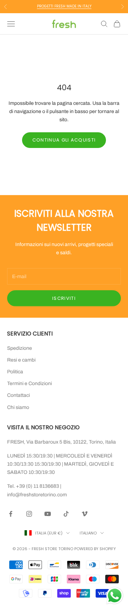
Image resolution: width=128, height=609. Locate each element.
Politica (15, 371)
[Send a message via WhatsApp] (114, 595)
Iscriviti (64, 298)
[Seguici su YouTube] (47, 513)
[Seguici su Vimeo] (84, 513)
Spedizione (19, 348)
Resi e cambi (21, 360)
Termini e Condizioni (29, 383)
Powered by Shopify (95, 549)
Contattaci (18, 395)
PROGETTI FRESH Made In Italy (64, 6)
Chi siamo (18, 407)
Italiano (88, 533)
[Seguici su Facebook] (10, 513)
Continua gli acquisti (64, 140)
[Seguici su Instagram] (29, 513)
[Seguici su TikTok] (66, 513)
